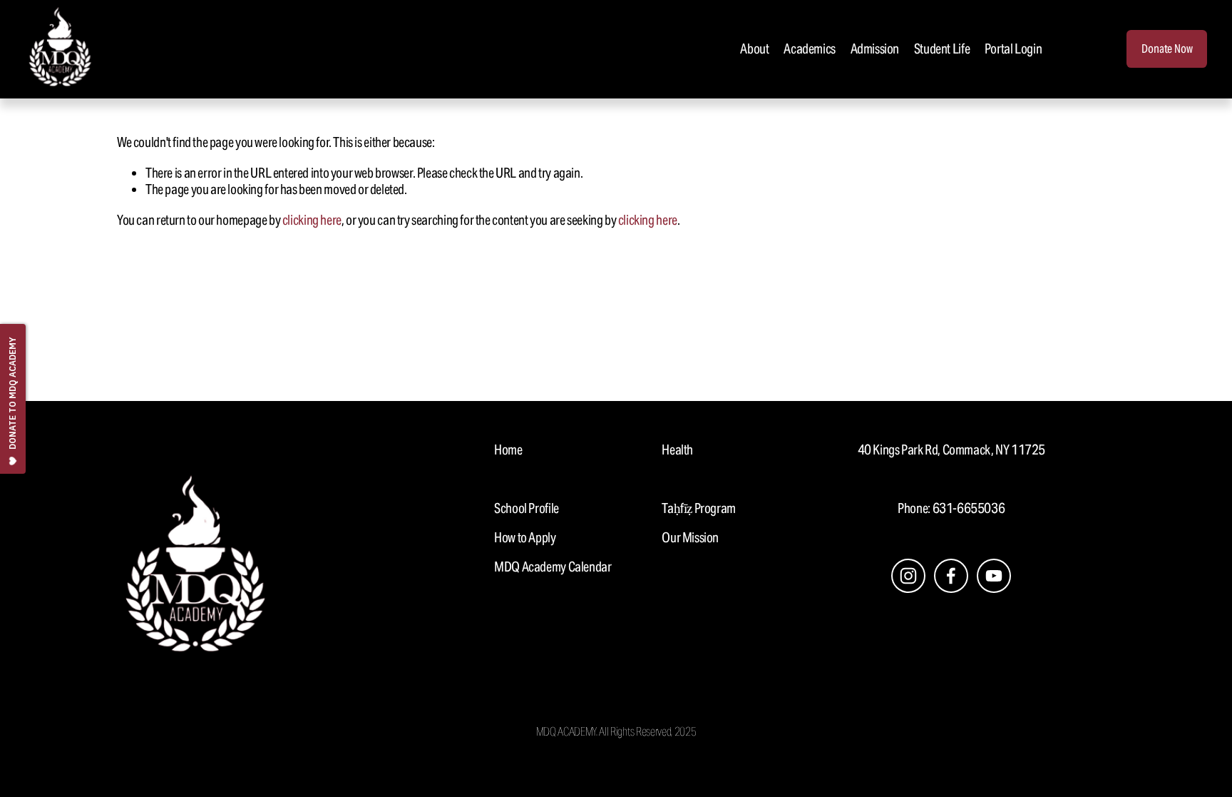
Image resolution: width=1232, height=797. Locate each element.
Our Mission (690, 537)
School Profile (526, 508)
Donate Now (1166, 48)
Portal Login (1013, 48)
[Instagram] (908, 576)
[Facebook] (951, 576)
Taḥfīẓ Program (699, 508)
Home (508, 450)
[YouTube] (994, 576)
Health (677, 450)
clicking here (312, 219)
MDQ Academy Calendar (552, 567)
